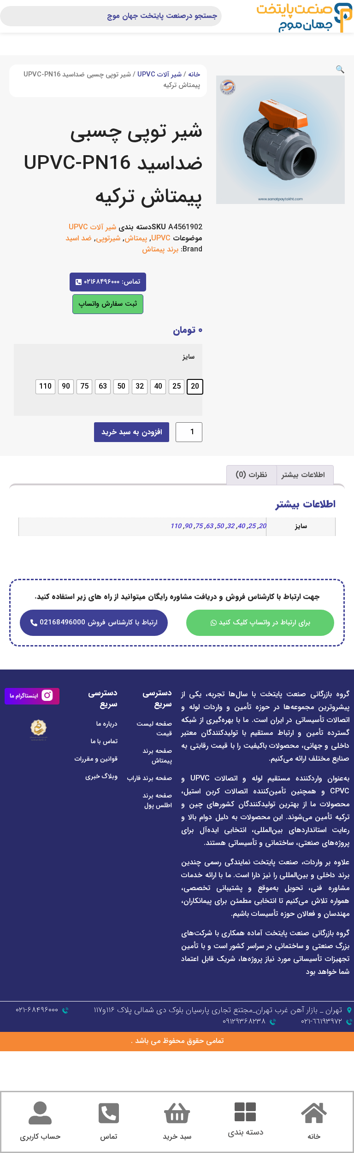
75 (198, 526)
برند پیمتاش (160, 249)
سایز (189, 357)
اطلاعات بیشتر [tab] (303, 475)
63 (209, 526)
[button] (340, 70)
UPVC (161, 238)
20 (262, 526)
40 (241, 526)
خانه (194, 75)
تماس (108, 1136)
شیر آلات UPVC (159, 75)
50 (220, 526)
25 (251, 526)
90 (188, 526)
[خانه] (313, 1112)
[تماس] (108, 1112)
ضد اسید (78, 238)
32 (230, 526)
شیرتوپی (108, 238)
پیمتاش (135, 238)
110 (175, 526)
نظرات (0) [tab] (251, 475)
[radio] (195, 387)
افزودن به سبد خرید (131, 432)
